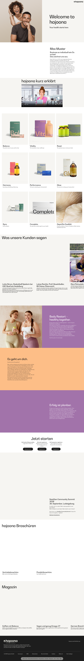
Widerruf (61, 653)
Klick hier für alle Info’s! (54, 515)
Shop (58, 658)
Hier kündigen (69, 653)
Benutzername (28, 449)
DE (54, 658)
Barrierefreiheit (44, 653)
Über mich (25, 658)
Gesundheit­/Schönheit (33, 658)
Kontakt (46, 658)
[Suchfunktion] (60, 658)
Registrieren (42, 449)
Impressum (20, 653)
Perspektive (41, 658)
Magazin (51, 658)
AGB (27, 653)
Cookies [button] (53, 653)
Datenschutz (35, 653)
